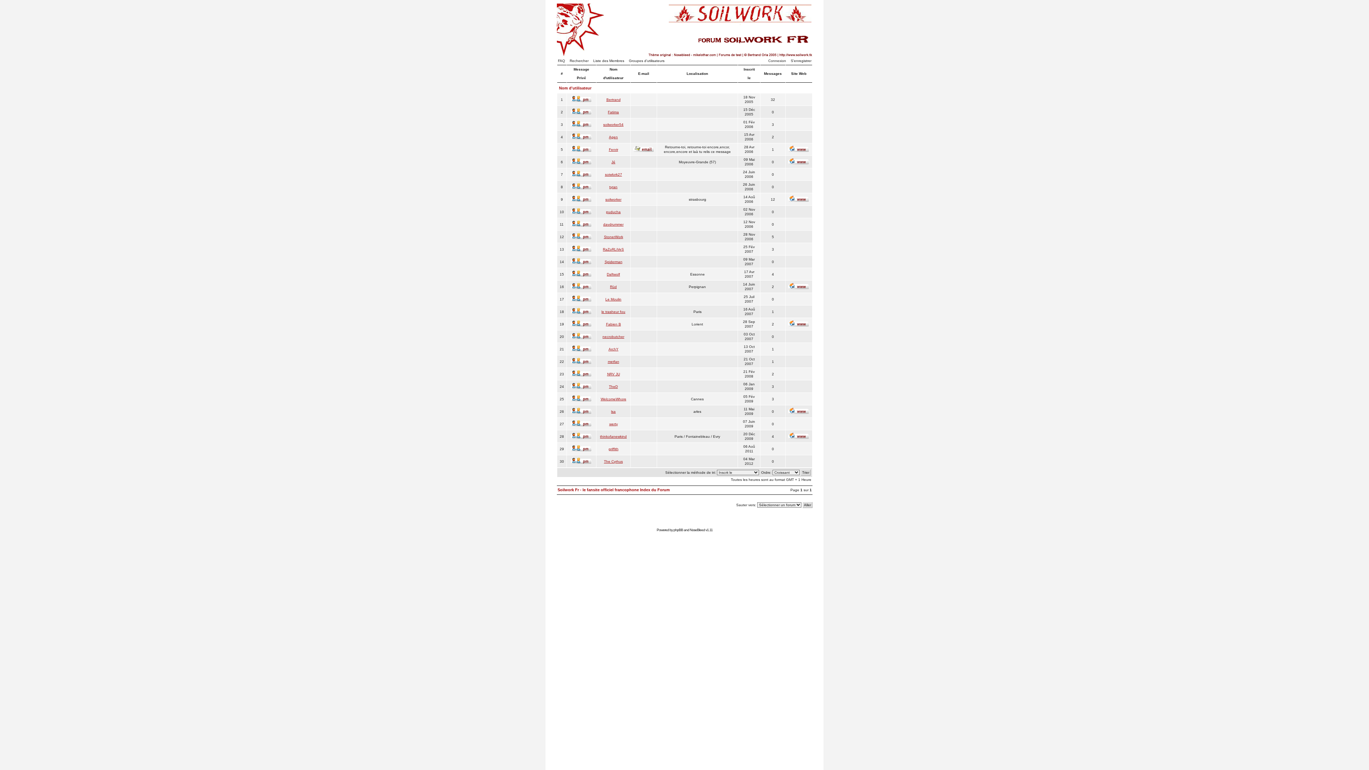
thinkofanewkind (613, 436)
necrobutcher (613, 337)
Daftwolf (613, 274)
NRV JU (613, 374)
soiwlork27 (613, 174)
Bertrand (613, 100)
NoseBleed (697, 530)
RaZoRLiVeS (613, 249)
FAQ (561, 61)
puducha (613, 212)
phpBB (678, 530)
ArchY (614, 349)
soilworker (613, 199)
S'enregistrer (801, 61)
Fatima (613, 112)
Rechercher (579, 61)
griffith (614, 449)
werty (613, 424)
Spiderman (613, 262)
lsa (613, 412)
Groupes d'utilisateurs (647, 61)
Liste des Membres (608, 61)
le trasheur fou (613, 312)
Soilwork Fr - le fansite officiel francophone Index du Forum (614, 490)
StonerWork (613, 237)
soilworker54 (613, 125)
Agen (613, 137)
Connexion (777, 61)
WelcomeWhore (613, 399)
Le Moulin (613, 299)
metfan (613, 362)
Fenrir (613, 150)
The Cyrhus (613, 461)
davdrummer (613, 224)
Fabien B (613, 324)
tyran (613, 187)
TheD (613, 387)
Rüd (613, 287)
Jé (613, 162)
